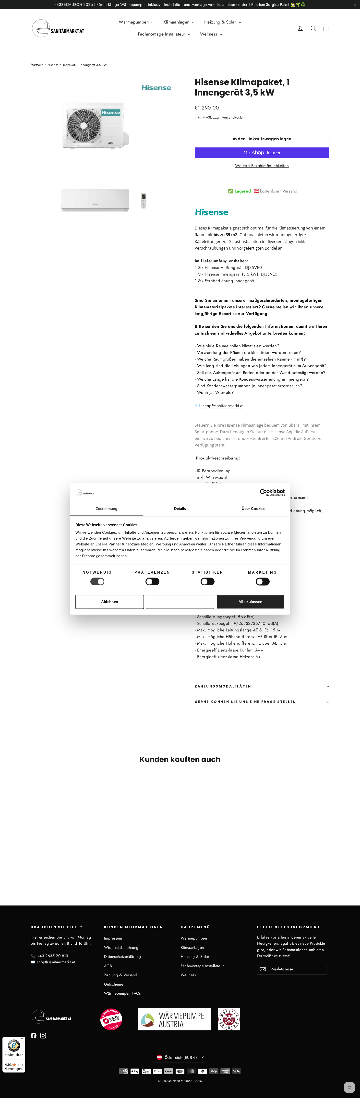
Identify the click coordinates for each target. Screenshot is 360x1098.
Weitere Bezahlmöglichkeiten (262, 166)
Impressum (113, 938)
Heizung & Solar (221, 22)
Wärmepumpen (134, 22)
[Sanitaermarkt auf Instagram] (43, 1035)
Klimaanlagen (177, 22)
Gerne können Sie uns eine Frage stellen (245, 702)
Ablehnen (109, 602)
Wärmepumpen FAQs (122, 993)
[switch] (152, 581)
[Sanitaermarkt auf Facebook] (33, 1035)
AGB (108, 966)
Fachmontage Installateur (162, 34)
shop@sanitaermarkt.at (223, 406)
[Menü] (22, 1040)
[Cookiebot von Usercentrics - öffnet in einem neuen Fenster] (263, 492)
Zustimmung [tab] (107, 509)
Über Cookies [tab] (253, 509)
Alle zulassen (251, 602)
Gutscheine (113, 984)
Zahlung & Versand (120, 975)
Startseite (37, 64)
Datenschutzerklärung (122, 956)
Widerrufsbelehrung (121, 947)
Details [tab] (180, 509)
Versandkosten (233, 117)
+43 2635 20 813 (53, 956)
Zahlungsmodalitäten (223, 686)
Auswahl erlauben (180, 602)
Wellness (209, 34)
